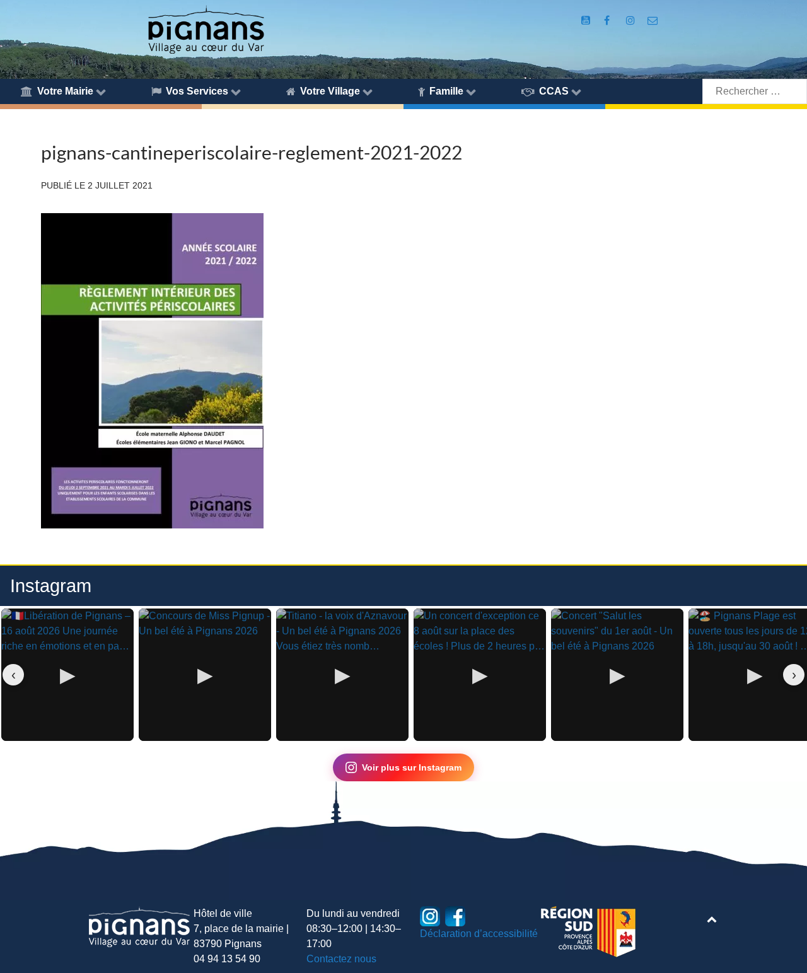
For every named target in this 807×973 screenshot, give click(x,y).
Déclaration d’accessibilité (479, 933)
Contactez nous (341, 958)
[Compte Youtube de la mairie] (586, 20)
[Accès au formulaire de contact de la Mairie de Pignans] (653, 20)
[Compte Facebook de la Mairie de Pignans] (608, 20)
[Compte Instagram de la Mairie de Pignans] (631, 20)
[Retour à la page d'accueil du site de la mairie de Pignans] (205, 28)
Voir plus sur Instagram (412, 767)
